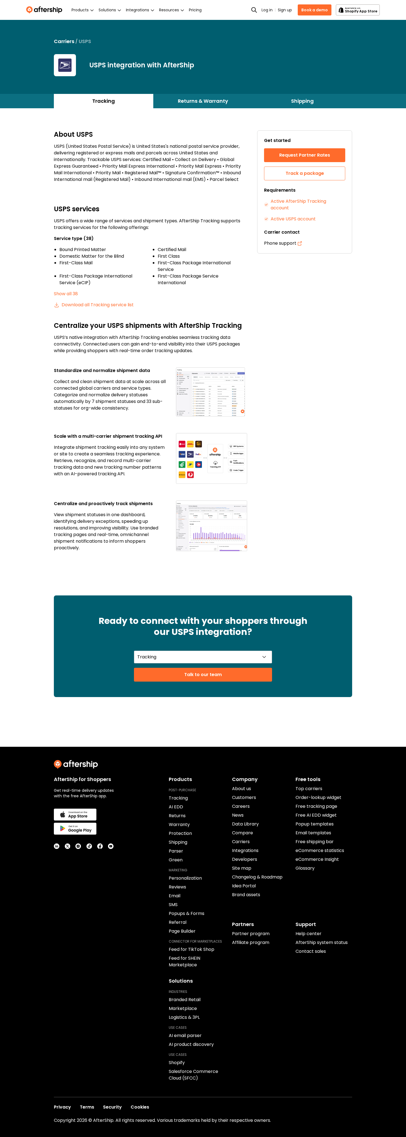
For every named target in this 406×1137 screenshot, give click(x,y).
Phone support (280, 243)
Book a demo (314, 10)
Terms (87, 1107)
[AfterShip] (45, 10)
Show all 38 (66, 294)
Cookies (140, 1107)
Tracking (103, 100)
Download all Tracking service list (98, 305)
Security (112, 1107)
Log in (267, 10)
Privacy (62, 1107)
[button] (211, 391)
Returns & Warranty (203, 100)
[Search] (254, 10)
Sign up (285, 10)
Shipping (302, 100)
